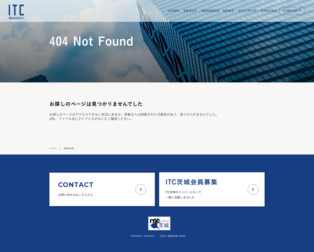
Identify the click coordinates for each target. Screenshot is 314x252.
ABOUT (190, 11)
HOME (173, 11)
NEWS (228, 11)
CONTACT (292, 11)
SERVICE (269, 11)
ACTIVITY (248, 11)
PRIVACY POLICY (143, 236)
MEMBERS (211, 11)
